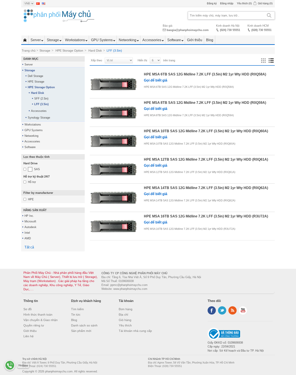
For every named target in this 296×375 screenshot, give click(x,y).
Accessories (152, 40)
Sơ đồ (27, 309)
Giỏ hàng (125, 320)
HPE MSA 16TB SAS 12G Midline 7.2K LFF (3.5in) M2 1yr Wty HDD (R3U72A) (206, 216)
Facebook (212, 310)
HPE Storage (36, 81)
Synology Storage (39, 117)
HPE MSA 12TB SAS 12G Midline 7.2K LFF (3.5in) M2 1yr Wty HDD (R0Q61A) (206, 159)
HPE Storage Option (41, 87)
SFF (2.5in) (41, 98)
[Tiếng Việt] (38, 3)
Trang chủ (29, 50)
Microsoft (30, 221)
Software (174, 40)
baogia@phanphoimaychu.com (188, 30)
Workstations (75, 40)
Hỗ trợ (32, 182)
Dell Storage (35, 76)
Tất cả (29, 247)
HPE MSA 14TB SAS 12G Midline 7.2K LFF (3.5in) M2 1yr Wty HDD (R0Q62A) (206, 188)
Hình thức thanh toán (37, 314)
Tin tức (75, 314)
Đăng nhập (226, 3)
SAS (37, 169)
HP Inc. (29, 215)
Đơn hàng (125, 309)
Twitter (222, 310)
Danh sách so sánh (84, 325)
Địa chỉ (123, 314)
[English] (43, 3)
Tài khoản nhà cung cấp (135, 331)
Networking (128, 40)
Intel (27, 232)
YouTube (243, 310)
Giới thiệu (194, 40)
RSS (232, 310)
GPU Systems (102, 40)
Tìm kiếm (77, 309)
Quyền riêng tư (33, 325)
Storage (53, 40)
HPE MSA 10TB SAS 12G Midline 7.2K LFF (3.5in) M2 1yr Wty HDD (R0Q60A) (206, 131)
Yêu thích (125, 325)
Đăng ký (212, 3)
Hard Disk (37, 93)
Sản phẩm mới (81, 331)
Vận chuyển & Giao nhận (40, 320)
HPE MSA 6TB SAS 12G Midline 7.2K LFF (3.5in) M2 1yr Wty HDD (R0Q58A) (205, 74)
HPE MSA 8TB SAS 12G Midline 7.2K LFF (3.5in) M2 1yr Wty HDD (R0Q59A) (205, 102)
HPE (31, 199)
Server (36, 40)
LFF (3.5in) (41, 104)
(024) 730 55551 (230, 30)
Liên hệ (28, 336)
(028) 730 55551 (261, 30)
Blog (209, 40)
